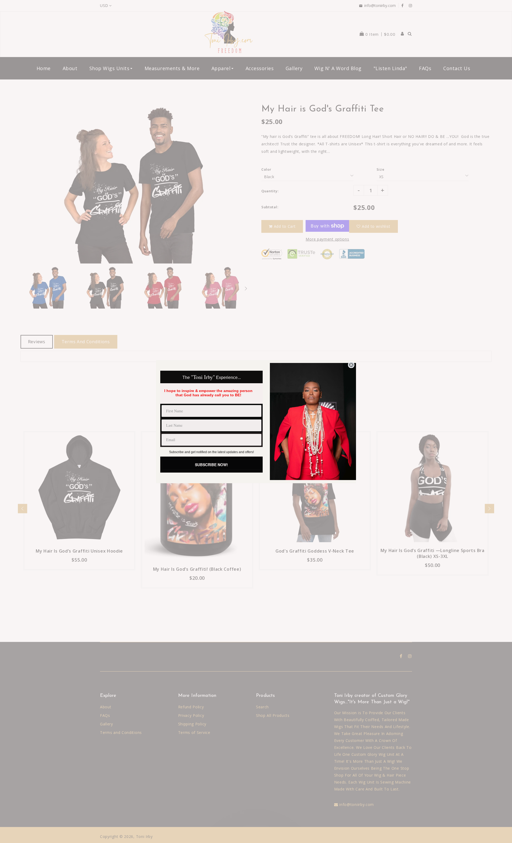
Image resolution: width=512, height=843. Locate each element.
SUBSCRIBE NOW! (211, 464)
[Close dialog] (351, 364)
